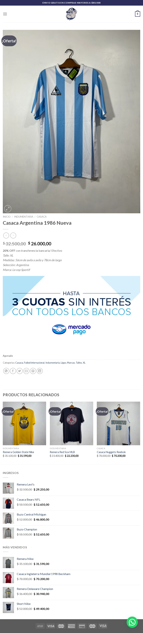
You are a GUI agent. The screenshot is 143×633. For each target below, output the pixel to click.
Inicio (7, 216)
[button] (132, 622)
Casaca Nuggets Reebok (111, 452)
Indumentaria (23, 216)
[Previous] (3, 432)
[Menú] (5, 13)
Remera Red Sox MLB (62, 452)
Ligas (63, 362)
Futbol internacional (34, 362)
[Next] (140, 432)
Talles (79, 362)
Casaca (42, 216)
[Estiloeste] (71, 14)
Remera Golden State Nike (18, 452)
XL (84, 362)
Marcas (71, 362)
